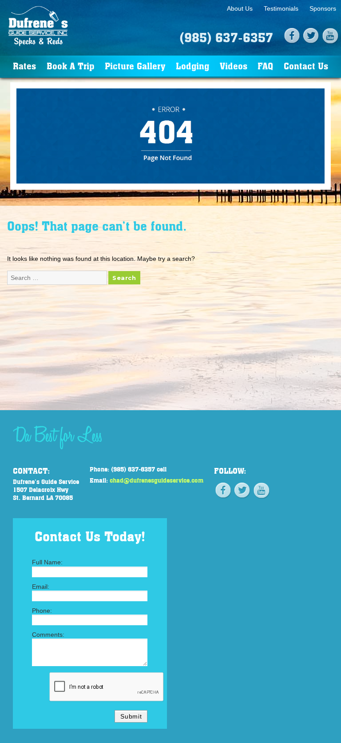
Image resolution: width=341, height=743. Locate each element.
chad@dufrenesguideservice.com (156, 479)
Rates (24, 66)
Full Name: (47, 562)
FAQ (265, 66)
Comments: (48, 634)
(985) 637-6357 (226, 36)
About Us (240, 8)
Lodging (192, 66)
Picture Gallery (135, 66)
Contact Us (306, 66)
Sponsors (322, 8)
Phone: (42, 610)
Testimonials (281, 8)
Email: (40, 586)
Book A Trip (71, 66)
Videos (233, 66)
